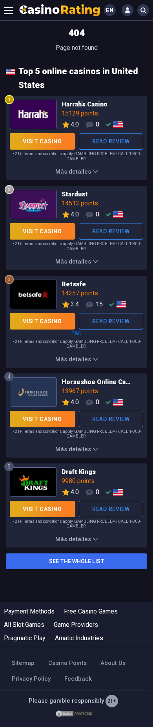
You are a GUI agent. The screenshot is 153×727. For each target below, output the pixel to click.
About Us (113, 663)
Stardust (76, 206)
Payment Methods (29, 611)
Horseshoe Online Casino (76, 394)
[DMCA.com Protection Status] (74, 713)
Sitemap (23, 663)
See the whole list (76, 561)
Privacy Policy (31, 678)
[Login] (127, 10)
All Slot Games (24, 624)
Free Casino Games (91, 611)
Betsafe (76, 296)
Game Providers (76, 624)
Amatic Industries (79, 638)
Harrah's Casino (76, 116)
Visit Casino (42, 141)
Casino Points (67, 663)
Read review (111, 141)
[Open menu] (8, 10)
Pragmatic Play (25, 638)
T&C (76, 333)
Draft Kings (76, 483)
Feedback (78, 678)
